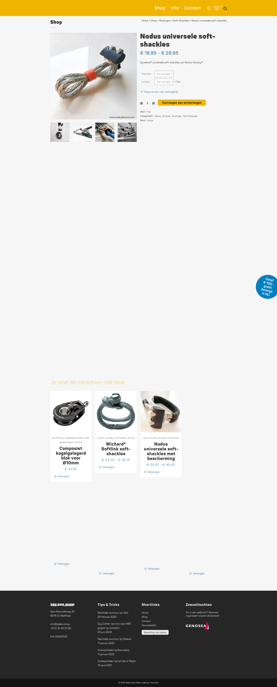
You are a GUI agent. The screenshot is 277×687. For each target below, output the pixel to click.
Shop (154, 20)
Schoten (100, 438)
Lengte (145, 81)
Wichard (131, 438)
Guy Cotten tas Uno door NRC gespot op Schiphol (114, 625)
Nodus (157, 116)
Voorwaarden (149, 625)
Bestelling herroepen (155, 632)
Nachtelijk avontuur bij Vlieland (114, 639)
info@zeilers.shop (60, 624)
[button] (159, 92)
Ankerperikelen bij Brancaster (114, 650)
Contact (146, 621)
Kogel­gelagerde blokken (74, 438)
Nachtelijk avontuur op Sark (113, 612)
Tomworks (154, 682)
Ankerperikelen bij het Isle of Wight (117, 661)
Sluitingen (109, 438)
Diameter (146, 73)
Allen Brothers (58, 438)
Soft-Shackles (121, 438)
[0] (216, 8)
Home (145, 20)
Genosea (213, 612)
